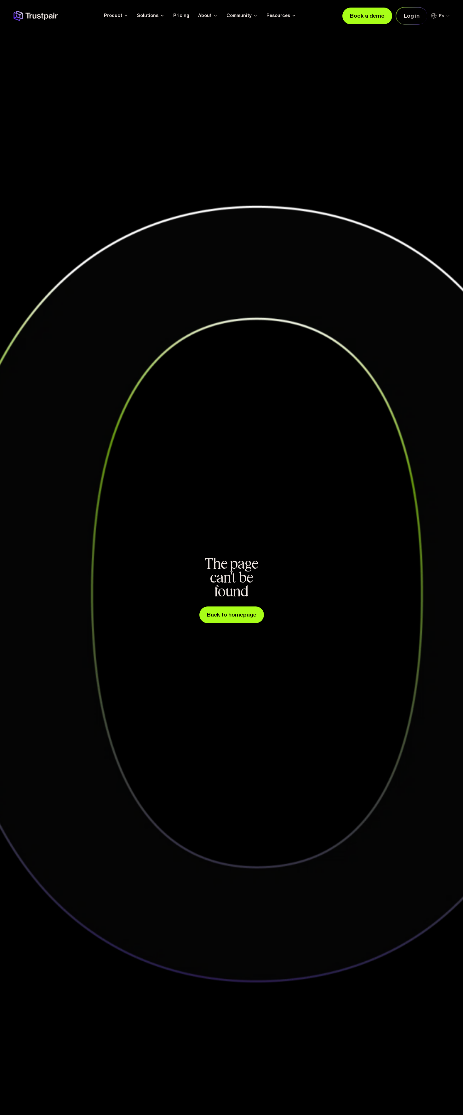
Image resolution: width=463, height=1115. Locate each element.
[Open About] (215, 16)
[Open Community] (255, 16)
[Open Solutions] (162, 16)
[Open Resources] (294, 16)
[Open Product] (126, 16)
